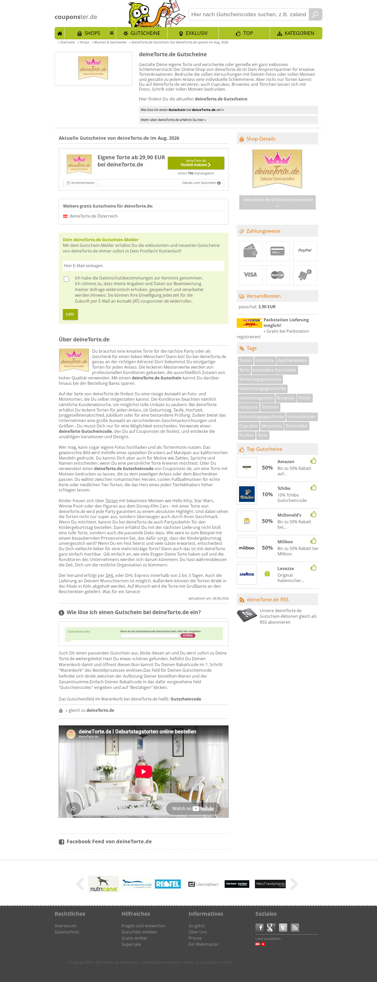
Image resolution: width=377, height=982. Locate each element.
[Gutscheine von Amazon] (247, 468)
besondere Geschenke (274, 370)
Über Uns (197, 932)
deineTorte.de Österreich (94, 216)
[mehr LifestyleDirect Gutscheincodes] (203, 885)
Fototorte (264, 360)
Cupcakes (248, 426)
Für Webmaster (203, 944)
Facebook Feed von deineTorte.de (109, 841)
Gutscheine (145, 33)
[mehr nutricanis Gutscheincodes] (103, 891)
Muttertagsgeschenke (260, 379)
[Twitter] (285, 927)
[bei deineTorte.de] (79, 165)
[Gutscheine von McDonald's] (247, 521)
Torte (244, 370)
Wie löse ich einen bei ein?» (182, 109)
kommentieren (83, 182)
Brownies (286, 398)
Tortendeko (296, 426)
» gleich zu (90, 710)
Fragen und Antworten (143, 926)
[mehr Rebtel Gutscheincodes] (168, 887)
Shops (92, 33)
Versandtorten (301, 416)
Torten (111, 500)
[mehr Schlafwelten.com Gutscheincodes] (137, 890)
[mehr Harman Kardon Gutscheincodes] (237, 893)
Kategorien (299, 33)
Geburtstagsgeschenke (261, 416)
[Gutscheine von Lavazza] (247, 574)
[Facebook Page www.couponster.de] (261, 927)
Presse (195, 938)
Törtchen (270, 407)
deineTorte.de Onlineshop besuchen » (278, 202)
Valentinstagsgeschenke (262, 388)
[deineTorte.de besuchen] (277, 188)
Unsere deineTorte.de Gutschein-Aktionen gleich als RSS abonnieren (288, 616)
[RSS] (295, 927)
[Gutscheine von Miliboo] (247, 548)
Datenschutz (67, 932)
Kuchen (246, 435)
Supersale (131, 944)
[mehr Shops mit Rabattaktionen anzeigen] (81, 885)
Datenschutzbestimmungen (126, 278)
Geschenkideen (292, 360)
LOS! (70, 314)
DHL (110, 575)
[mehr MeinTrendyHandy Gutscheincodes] (270, 887)
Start (60, 33)
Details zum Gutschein (199, 182)
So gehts (196, 926)
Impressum (66, 926)
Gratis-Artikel (134, 938)
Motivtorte (271, 426)
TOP (248, 33)
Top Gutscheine (264, 448)
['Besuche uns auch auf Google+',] (273, 927)
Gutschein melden (139, 932)
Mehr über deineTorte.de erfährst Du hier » (173, 119)
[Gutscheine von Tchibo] (247, 494)
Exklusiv (196, 33)
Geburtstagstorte (256, 398)
